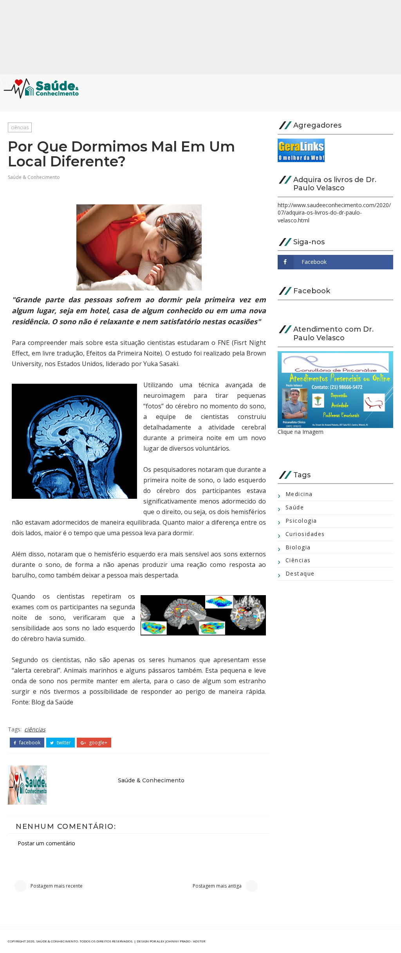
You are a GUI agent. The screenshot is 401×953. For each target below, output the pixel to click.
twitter (63, 742)
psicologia (301, 520)
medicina (299, 494)
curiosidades (305, 534)
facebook (29, 742)
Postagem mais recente (57, 886)
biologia (298, 547)
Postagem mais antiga (217, 886)
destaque (300, 573)
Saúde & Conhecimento (34, 177)
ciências (20, 127)
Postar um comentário (46, 843)
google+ (97, 742)
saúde (294, 507)
